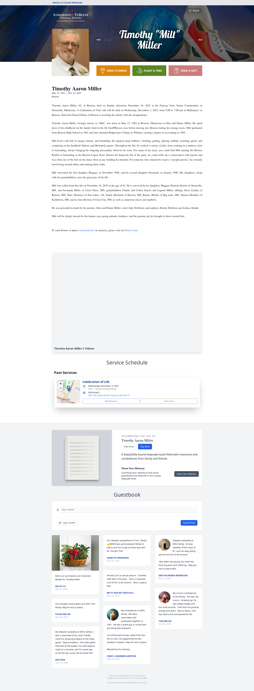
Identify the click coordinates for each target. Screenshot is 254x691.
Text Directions (111, 401)
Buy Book (145, 446)
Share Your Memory (186, 473)
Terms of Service (135, 678)
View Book (129, 446)
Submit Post (189, 522)
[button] (68, 389)
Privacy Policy (118, 678)
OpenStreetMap (130, 682)
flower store (131, 230)
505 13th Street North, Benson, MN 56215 (108, 395)
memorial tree (87, 230)
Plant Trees (169, 401)
